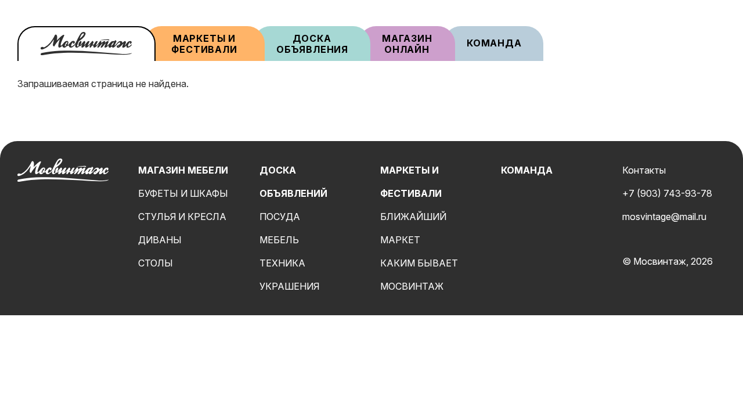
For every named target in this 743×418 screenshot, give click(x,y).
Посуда (279, 216)
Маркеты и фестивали (204, 44)
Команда (494, 43)
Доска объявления (312, 44)
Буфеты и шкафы (183, 193)
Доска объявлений (293, 181)
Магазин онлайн (407, 44)
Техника (282, 263)
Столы (155, 263)
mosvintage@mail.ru (664, 216)
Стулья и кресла (182, 216)
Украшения (289, 286)
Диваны (160, 240)
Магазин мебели (183, 170)
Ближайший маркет (413, 228)
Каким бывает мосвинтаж (419, 274)
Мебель (279, 240)
